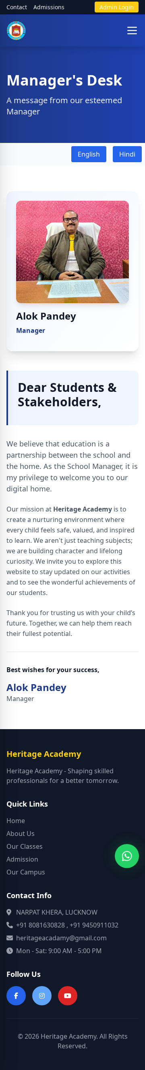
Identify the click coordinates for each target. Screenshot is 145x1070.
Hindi (127, 154)
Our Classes (24, 846)
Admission (22, 859)
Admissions (48, 7)
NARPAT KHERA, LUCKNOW (56, 912)
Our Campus (25, 872)
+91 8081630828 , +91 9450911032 (67, 925)
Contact (16, 7)
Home (15, 820)
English (89, 154)
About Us (20, 833)
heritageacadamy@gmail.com (61, 937)
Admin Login (116, 7)
